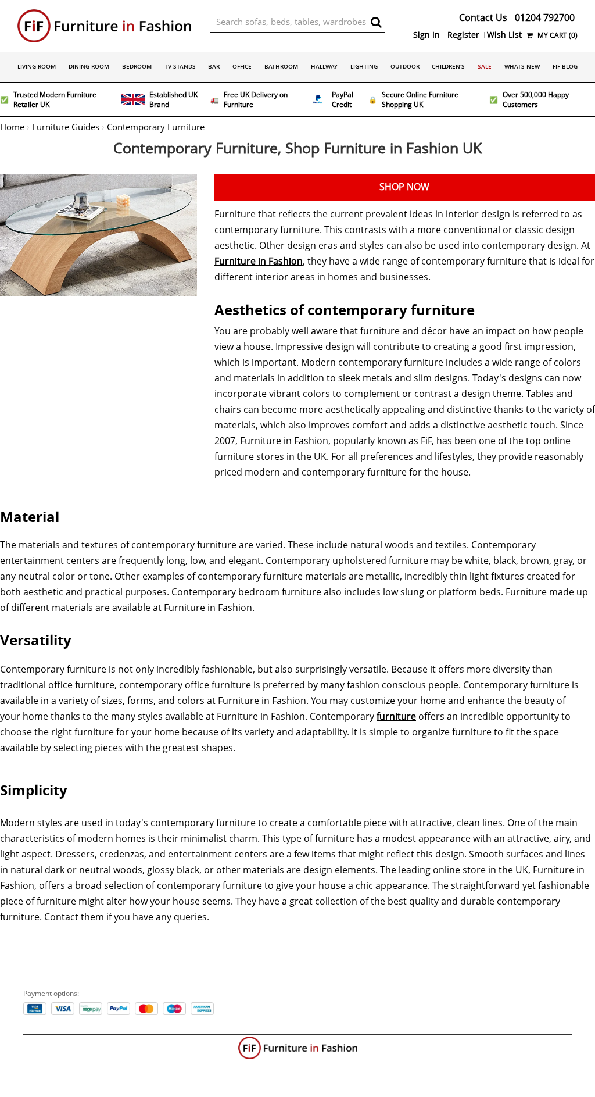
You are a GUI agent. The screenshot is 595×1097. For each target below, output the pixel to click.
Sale (485, 66)
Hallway (324, 66)
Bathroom (281, 66)
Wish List (504, 35)
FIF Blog (565, 66)
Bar (214, 66)
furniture (396, 716)
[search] (376, 22)
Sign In (426, 35)
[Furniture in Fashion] (104, 25)
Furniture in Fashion (258, 261)
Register (463, 35)
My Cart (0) (557, 35)
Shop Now (404, 186)
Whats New (522, 66)
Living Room (36, 66)
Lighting (364, 66)
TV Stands (180, 66)
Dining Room (89, 66)
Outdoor (405, 66)
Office (242, 66)
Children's (448, 66)
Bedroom (137, 66)
